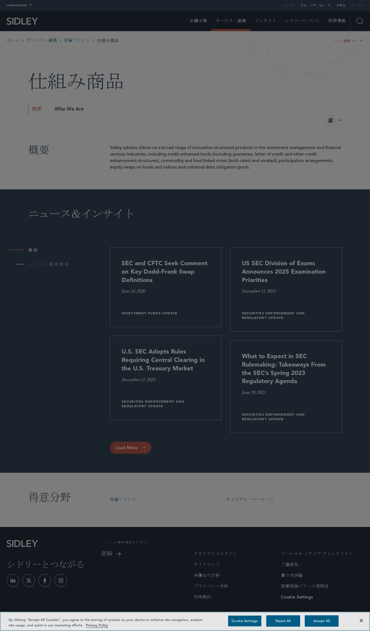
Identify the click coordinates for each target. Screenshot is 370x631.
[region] (185, 621)
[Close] (361, 620)
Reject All (283, 621)
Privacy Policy (97, 625)
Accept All (321, 621)
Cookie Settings (245, 621)
